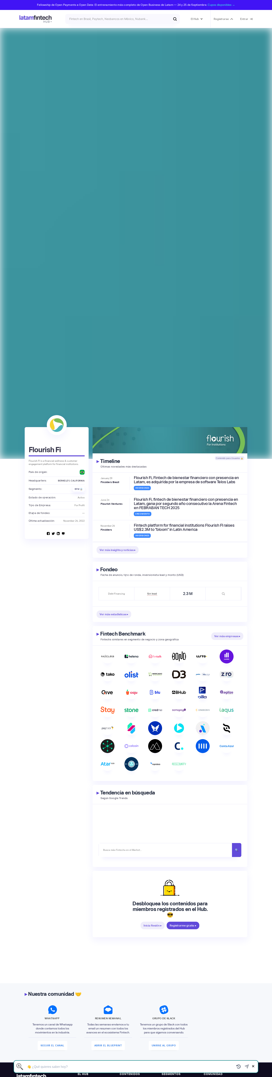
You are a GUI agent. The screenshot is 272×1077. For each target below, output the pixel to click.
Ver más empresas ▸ (227, 636)
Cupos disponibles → (221, 4)
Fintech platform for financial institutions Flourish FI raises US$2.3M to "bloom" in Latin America (184, 527)
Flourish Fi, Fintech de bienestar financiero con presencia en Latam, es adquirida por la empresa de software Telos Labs (186, 480)
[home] (35, 19)
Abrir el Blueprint (108, 1045)
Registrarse (221, 19)
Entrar (244, 19)
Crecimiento (142, 514)
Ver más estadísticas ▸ (114, 614)
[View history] (239, 1066)
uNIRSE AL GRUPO (164, 1045)
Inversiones (142, 488)
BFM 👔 (79, 489)
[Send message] (247, 1066)
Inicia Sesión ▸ (153, 925)
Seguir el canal (52, 1045)
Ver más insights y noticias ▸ (118, 550)
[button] (197, 19)
